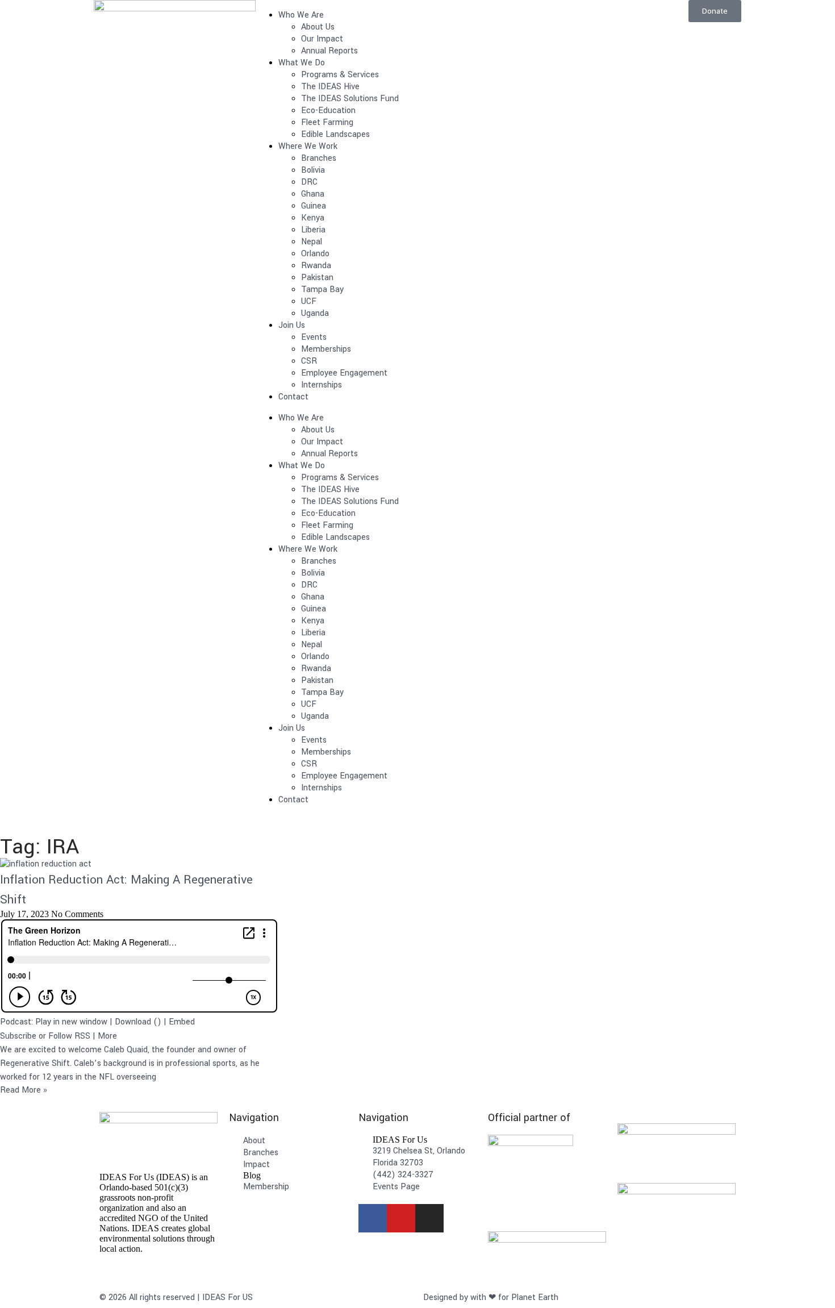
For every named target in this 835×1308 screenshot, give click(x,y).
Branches (318, 158)
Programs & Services (340, 75)
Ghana (312, 194)
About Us (318, 27)
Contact (293, 397)
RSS (82, 1036)
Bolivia (313, 170)
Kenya (312, 218)
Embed (182, 1022)
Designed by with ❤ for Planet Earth (490, 1297)
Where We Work (307, 146)
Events (314, 337)
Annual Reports (329, 51)
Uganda (315, 313)
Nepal (311, 242)
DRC (309, 182)
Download (133, 1022)
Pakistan (317, 278)
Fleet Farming (327, 122)
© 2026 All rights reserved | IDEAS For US (176, 1297)
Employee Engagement (344, 373)
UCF (308, 301)
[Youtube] (401, 1218)
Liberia (313, 230)
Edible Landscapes (335, 134)
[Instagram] (429, 1218)
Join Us (291, 325)
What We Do (301, 63)
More (107, 1036)
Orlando (315, 254)
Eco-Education (328, 110)
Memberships (326, 349)
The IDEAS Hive (330, 87)
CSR (309, 361)
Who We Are (301, 15)
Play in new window (71, 1022)
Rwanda (316, 266)
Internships (321, 385)
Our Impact (322, 39)
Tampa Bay (322, 289)
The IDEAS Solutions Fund (350, 99)
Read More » (23, 1090)
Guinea (313, 206)
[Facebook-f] (372, 1218)
